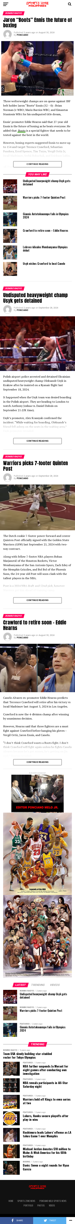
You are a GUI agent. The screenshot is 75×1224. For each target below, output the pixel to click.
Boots (21, 130)
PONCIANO (22, 35)
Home (11, 1201)
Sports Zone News (26, 1201)
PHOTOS (41, 1205)
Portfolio (28, 1205)
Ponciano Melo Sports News (52, 1201)
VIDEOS (52, 1205)
